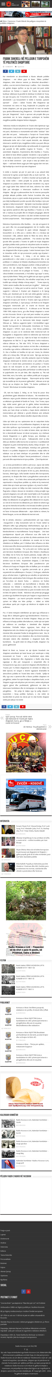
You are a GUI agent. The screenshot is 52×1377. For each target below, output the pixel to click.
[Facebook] (23, 1291)
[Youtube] (28, 1291)
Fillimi (4, 21)
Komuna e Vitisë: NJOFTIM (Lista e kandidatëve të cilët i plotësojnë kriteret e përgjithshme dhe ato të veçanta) (31, 1057)
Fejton (3, 1267)
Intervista (4, 1247)
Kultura (3, 1251)
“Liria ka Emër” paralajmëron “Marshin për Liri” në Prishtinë (23, 1303)
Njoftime (4, 1280)
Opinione (11, 21)
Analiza (3, 1243)
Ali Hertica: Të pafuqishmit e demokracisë (34, 727)
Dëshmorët (5, 1239)
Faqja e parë (5, 1230)
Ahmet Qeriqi (6, 1272)
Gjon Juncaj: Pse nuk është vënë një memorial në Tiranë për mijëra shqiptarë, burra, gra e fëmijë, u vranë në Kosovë (19, 719)
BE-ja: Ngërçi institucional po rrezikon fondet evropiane (22, 1311)
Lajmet (3, 1235)
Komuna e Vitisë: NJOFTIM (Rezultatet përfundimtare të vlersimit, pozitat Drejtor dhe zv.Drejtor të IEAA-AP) (32, 1034)
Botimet (4, 1263)
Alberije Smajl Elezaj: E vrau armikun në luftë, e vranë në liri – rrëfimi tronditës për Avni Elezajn (33, 840)
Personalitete (6, 1259)
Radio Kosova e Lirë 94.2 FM (26, 1346)
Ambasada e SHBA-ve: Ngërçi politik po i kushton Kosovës (23, 1307)
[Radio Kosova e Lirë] (26, 4)
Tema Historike (6, 1255)
